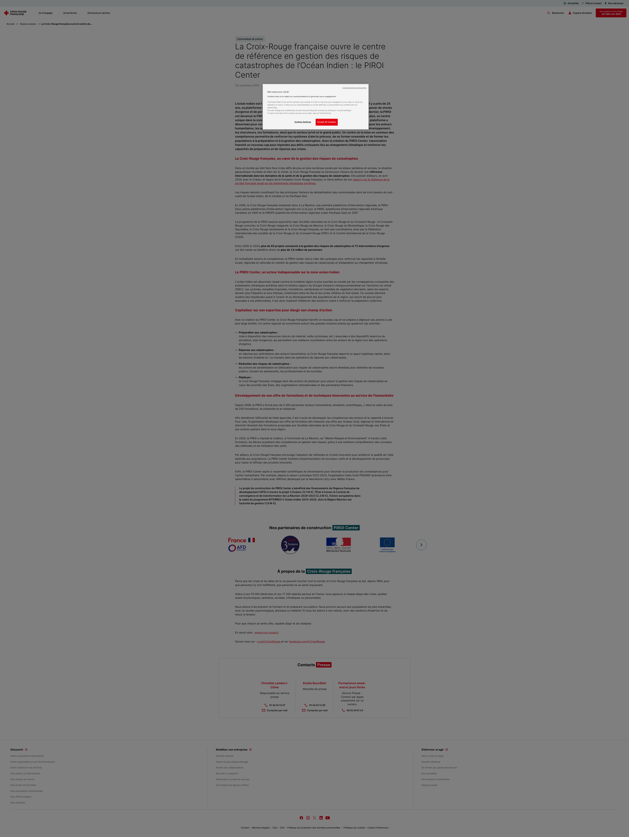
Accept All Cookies (326, 122)
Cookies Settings (303, 122)
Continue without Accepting (354, 88)
